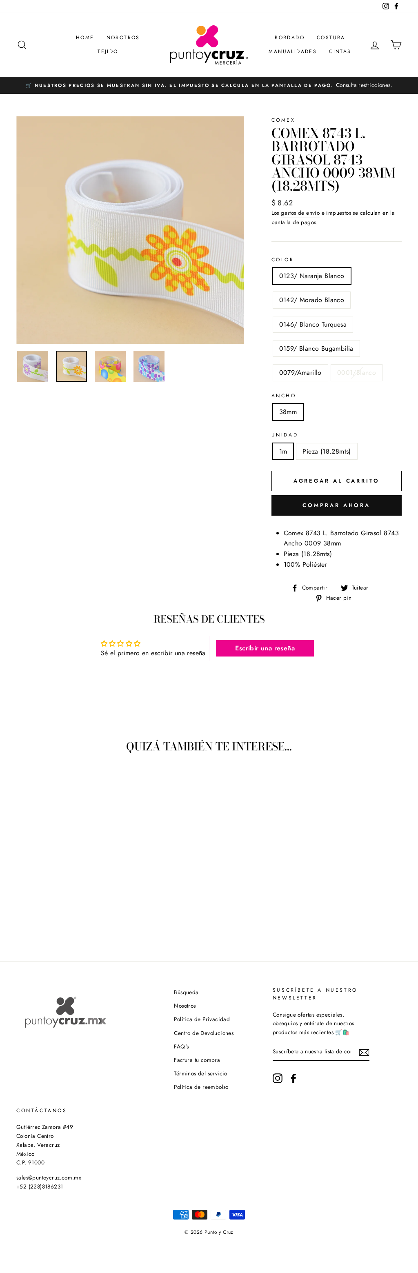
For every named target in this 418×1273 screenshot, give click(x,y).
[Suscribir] (364, 1052)
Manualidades (293, 51)
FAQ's (181, 1046)
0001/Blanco (356, 372)
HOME (85, 37)
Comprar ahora (336, 505)
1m (283, 451)
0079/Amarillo (300, 372)
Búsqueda (186, 992)
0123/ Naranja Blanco (312, 275)
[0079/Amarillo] (68, 913)
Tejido (108, 51)
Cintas (340, 51)
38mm (288, 411)
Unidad (284, 434)
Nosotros (123, 37)
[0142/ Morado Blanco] (35, 913)
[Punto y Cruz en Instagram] (277, 1078)
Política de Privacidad (202, 1019)
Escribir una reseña (265, 648)
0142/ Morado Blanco (312, 300)
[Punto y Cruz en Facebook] (293, 1078)
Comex (283, 120)
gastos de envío (300, 213)
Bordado (290, 37)
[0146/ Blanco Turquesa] (46, 913)
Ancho (283, 395)
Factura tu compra (197, 1060)
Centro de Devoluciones (203, 1033)
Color (282, 259)
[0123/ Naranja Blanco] (24, 913)
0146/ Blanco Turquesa (313, 324)
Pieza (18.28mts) (326, 451)
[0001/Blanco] (79, 913)
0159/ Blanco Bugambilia (316, 348)
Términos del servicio (200, 1073)
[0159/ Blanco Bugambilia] (57, 913)
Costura (331, 37)
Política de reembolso (201, 1087)
